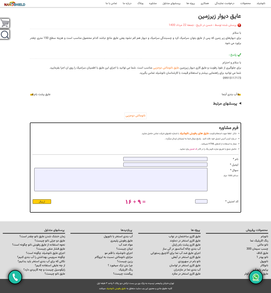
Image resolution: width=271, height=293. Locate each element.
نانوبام (264, 236)
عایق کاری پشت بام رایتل (186, 245)
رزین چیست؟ (125, 261)
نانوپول (264, 261)
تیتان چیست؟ (124, 249)
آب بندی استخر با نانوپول (118, 236)
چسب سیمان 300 (257, 249)
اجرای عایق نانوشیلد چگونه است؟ (45, 253)
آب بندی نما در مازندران (187, 270)
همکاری (205, 3)
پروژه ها (190, 3)
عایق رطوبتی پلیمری (121, 241)
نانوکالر (264, 265)
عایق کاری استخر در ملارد (186, 274)
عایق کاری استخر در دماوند (185, 241)
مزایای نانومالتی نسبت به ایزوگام (114, 257)
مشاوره (153, 3)
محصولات (245, 3)
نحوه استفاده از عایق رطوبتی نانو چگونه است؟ (38, 245)
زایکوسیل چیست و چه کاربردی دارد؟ (44, 270)
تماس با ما (111, 3)
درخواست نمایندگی (224, 3)
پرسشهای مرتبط (225, 103)
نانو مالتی (262, 245)
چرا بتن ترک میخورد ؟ (120, 265)
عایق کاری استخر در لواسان (185, 265)
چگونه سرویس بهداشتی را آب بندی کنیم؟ (41, 257)
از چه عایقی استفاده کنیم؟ (50, 265)
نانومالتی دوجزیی (135, 115)
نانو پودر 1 (262, 257)
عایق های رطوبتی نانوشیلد (194, 133)
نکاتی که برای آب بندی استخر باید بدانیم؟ (41, 261)
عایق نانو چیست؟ (55, 274)
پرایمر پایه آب (260, 270)
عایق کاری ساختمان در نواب (185, 236)
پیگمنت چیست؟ (123, 274)
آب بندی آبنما (229, 94)
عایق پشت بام (42, 94)
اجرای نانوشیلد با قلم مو (119, 253)
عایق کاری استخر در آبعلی (186, 257)
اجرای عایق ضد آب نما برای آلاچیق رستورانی (176, 253)
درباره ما (127, 3)
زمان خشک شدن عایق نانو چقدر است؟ (42, 236)
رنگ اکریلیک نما (259, 241)
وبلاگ (140, 3)
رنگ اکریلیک (126, 270)
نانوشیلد (261, 3)
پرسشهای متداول (171, 3)
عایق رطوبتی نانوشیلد (116, 288)
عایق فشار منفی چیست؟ (50, 249)
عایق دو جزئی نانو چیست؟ (50, 241)
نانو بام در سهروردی (189, 261)
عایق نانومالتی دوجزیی (166, 68)
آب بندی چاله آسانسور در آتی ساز (182, 249)
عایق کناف (262, 253)
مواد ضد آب (126, 245)
